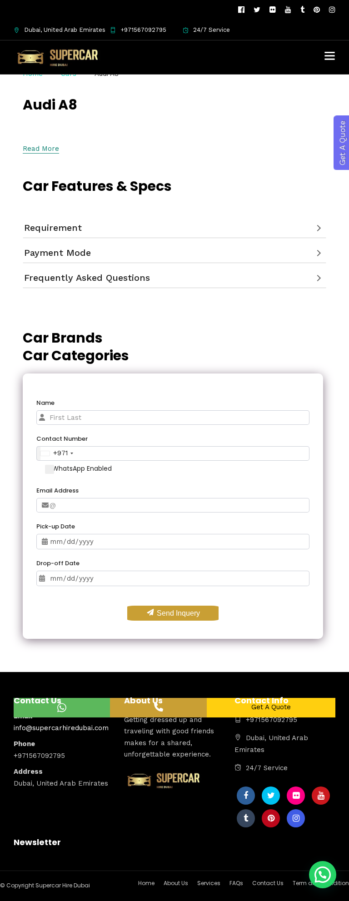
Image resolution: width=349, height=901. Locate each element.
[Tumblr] (302, 10)
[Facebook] (246, 796)
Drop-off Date (58, 563)
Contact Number (62, 438)
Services (208, 883)
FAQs (236, 883)
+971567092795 (143, 29)
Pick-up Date (55, 526)
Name (45, 402)
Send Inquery (177, 613)
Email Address (57, 490)
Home (146, 883)
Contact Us (268, 883)
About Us (176, 883)
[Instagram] (332, 10)
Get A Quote (271, 707)
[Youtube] (288, 10)
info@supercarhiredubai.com (61, 728)
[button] (322, 874)
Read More (41, 148)
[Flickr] (272, 10)
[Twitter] (271, 796)
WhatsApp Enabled (82, 468)
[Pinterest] (317, 10)
